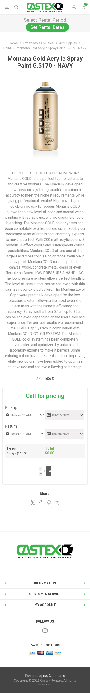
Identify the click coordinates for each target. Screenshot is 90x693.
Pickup (11, 407)
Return (11, 426)
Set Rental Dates (47, 27)
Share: (45, 494)
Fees (11, 448)
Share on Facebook (40, 502)
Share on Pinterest (48, 502)
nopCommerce (54, 676)
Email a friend (56, 502)
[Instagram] (45, 630)
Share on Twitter (33, 502)
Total (49, 448)
